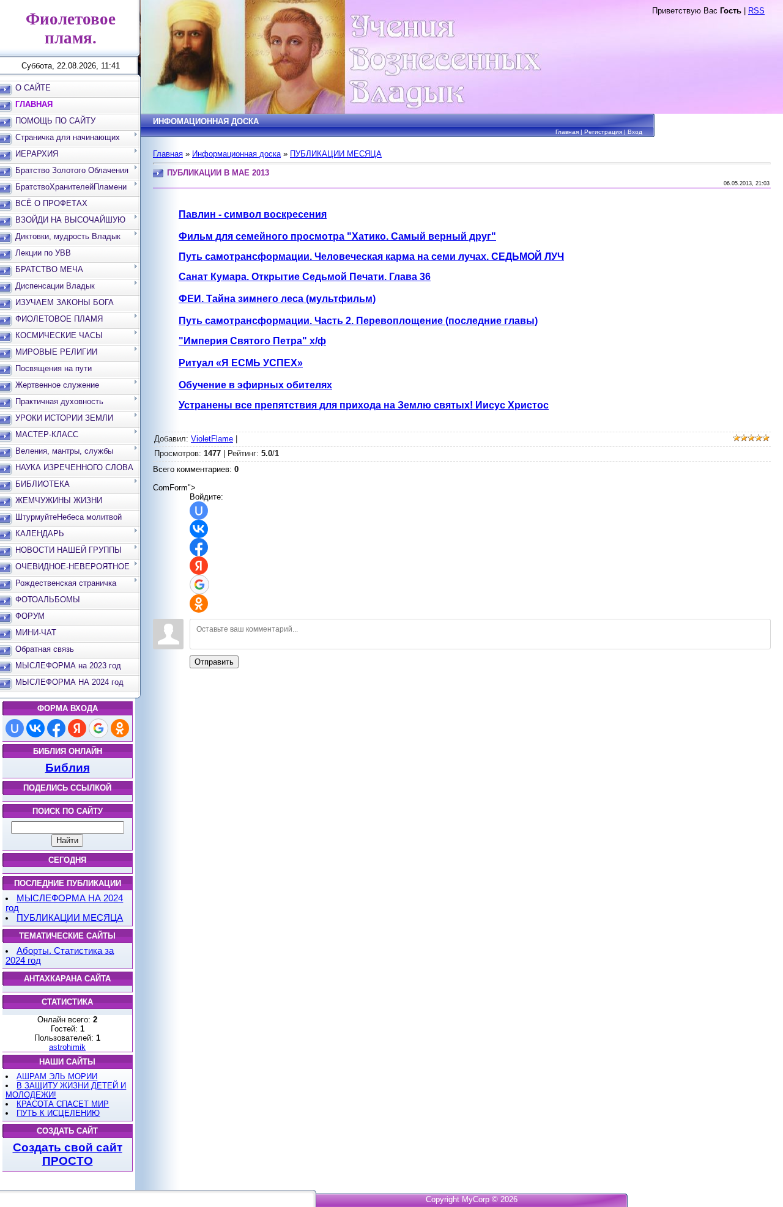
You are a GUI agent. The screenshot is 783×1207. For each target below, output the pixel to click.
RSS (756, 10)
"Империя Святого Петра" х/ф (252, 341)
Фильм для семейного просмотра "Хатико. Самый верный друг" (337, 236)
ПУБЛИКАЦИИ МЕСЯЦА (70, 918)
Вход (635, 131)
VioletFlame (212, 438)
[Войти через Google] (98, 728)
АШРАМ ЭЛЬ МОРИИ (57, 1076)
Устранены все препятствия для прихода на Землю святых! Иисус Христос (364, 405)
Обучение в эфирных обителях (255, 385)
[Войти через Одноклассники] (120, 728)
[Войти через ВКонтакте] (35, 728)
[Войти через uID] (15, 728)
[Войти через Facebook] (56, 728)
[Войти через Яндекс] (77, 728)
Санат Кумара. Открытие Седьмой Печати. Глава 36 (305, 276)
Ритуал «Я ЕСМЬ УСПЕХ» (241, 363)
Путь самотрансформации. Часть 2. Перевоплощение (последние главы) (358, 321)
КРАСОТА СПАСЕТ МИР (63, 1104)
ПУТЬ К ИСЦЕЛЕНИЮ (58, 1113)
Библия (67, 767)
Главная (567, 131)
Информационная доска (236, 153)
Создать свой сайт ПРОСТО (67, 1154)
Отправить (214, 661)
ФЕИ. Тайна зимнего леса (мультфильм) (277, 298)
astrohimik (67, 1047)
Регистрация (603, 131)
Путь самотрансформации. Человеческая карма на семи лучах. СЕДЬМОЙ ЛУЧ (371, 256)
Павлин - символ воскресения (253, 214)
